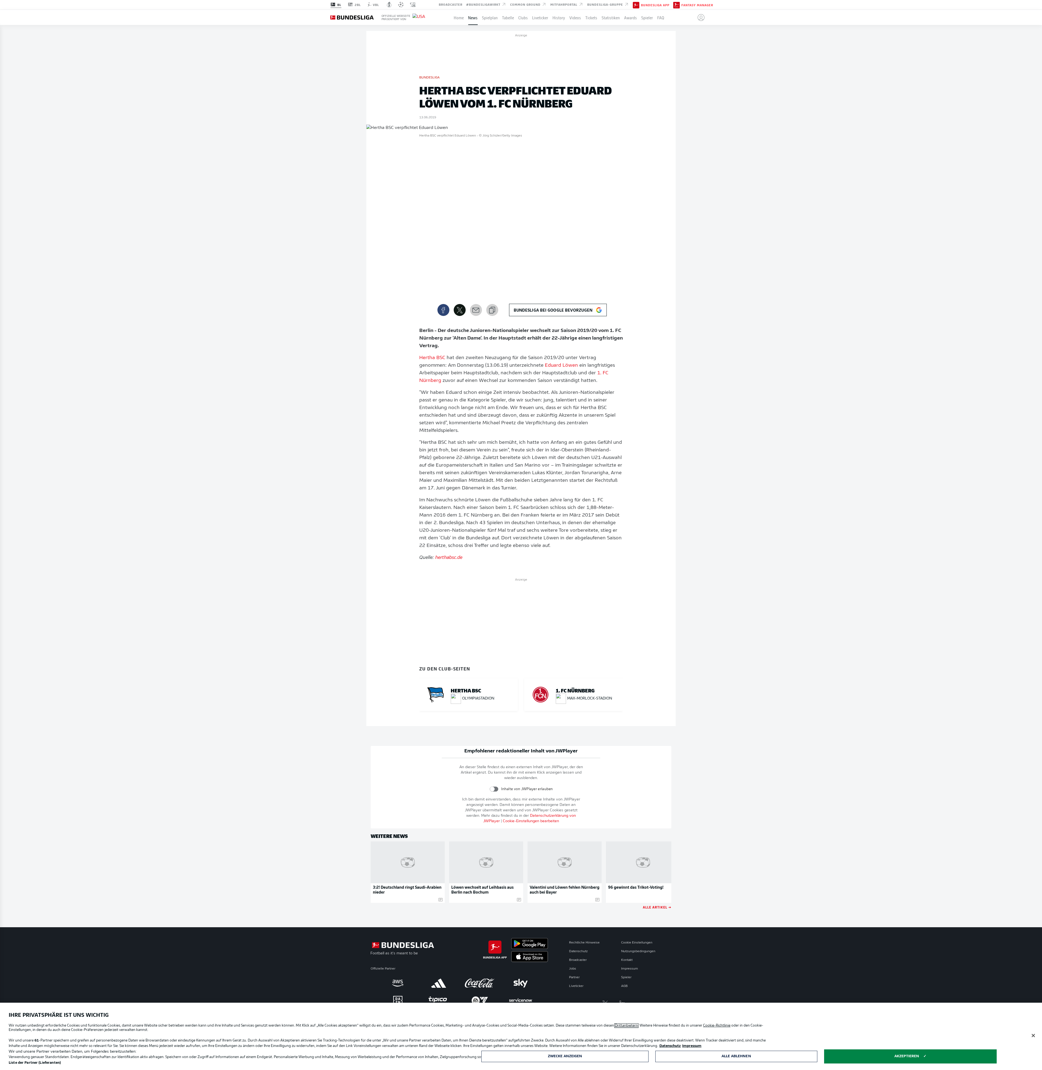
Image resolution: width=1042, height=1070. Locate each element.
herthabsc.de (448, 557)
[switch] (494, 789)
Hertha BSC (432, 358)
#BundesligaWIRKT (483, 4)
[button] (698, 17)
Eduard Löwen (561, 365)
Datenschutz (578, 951)
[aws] (397, 983)
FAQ (660, 17)
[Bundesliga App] (636, 4)
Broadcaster (450, 4)
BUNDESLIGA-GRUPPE (605, 4)
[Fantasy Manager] (676, 4)
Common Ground (526, 4)
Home (459, 17)
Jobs (572, 968)
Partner (574, 977)
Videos (575, 17)
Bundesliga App (655, 5)
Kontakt (627, 960)
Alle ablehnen (736, 1056)
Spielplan (490, 17)
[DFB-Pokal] (389, 4)
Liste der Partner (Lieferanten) (35, 1063)
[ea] (479, 1000)
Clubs (523, 17)
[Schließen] (1033, 1035)
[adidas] (438, 983)
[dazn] (397, 1000)
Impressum (629, 968)
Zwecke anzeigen (565, 1056)
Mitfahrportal (564, 4)
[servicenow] (520, 1000)
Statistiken (611, 17)
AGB (624, 986)
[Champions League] (401, 4)
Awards (630, 17)
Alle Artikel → (657, 907)
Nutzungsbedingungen (638, 951)
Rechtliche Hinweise (584, 942)
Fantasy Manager (697, 5)
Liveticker (540, 17)
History (558, 17)
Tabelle (508, 17)
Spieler (647, 17)
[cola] (479, 983)
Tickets (591, 17)
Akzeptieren (906, 1056)
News (473, 17)
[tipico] (438, 1000)
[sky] (520, 983)
